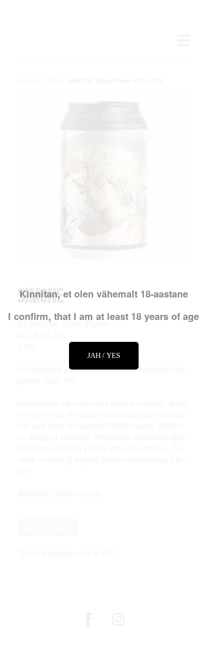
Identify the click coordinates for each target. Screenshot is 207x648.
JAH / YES (103, 355)
